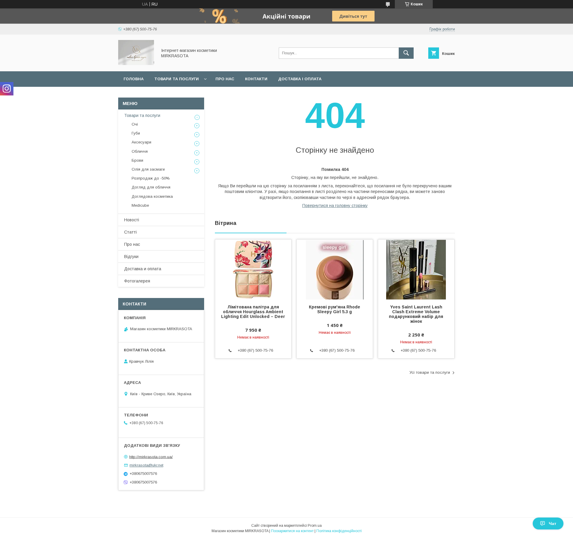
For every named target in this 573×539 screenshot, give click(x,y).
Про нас (224, 79)
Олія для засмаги (148, 169)
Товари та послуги (176, 79)
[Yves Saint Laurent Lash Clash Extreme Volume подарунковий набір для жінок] (416, 269)
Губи (136, 133)
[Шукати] (406, 53)
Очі (135, 124)
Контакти (256, 79)
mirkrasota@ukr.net (146, 465)
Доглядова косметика (152, 196)
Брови (137, 160)
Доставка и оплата (142, 268)
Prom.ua (315, 525)
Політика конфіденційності (339, 531)
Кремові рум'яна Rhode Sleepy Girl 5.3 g (334, 309)
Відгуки (131, 256)
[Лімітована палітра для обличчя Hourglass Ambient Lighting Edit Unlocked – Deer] (253, 269)
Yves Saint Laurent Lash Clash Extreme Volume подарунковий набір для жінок (416, 314)
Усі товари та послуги (429, 372)
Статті (130, 232)
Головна (134, 79)
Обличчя (140, 151)
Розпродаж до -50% (151, 178)
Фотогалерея (137, 281)
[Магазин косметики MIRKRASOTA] (136, 63)
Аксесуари (141, 142)
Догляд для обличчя (151, 187)
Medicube (140, 205)
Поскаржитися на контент (292, 531)
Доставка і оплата (299, 79)
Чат (552, 523)
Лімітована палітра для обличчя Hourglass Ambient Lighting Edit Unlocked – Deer (253, 312)
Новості (131, 219)
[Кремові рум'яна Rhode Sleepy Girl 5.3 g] (335, 269)
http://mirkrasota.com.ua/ (151, 456)
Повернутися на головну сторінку (335, 205)
